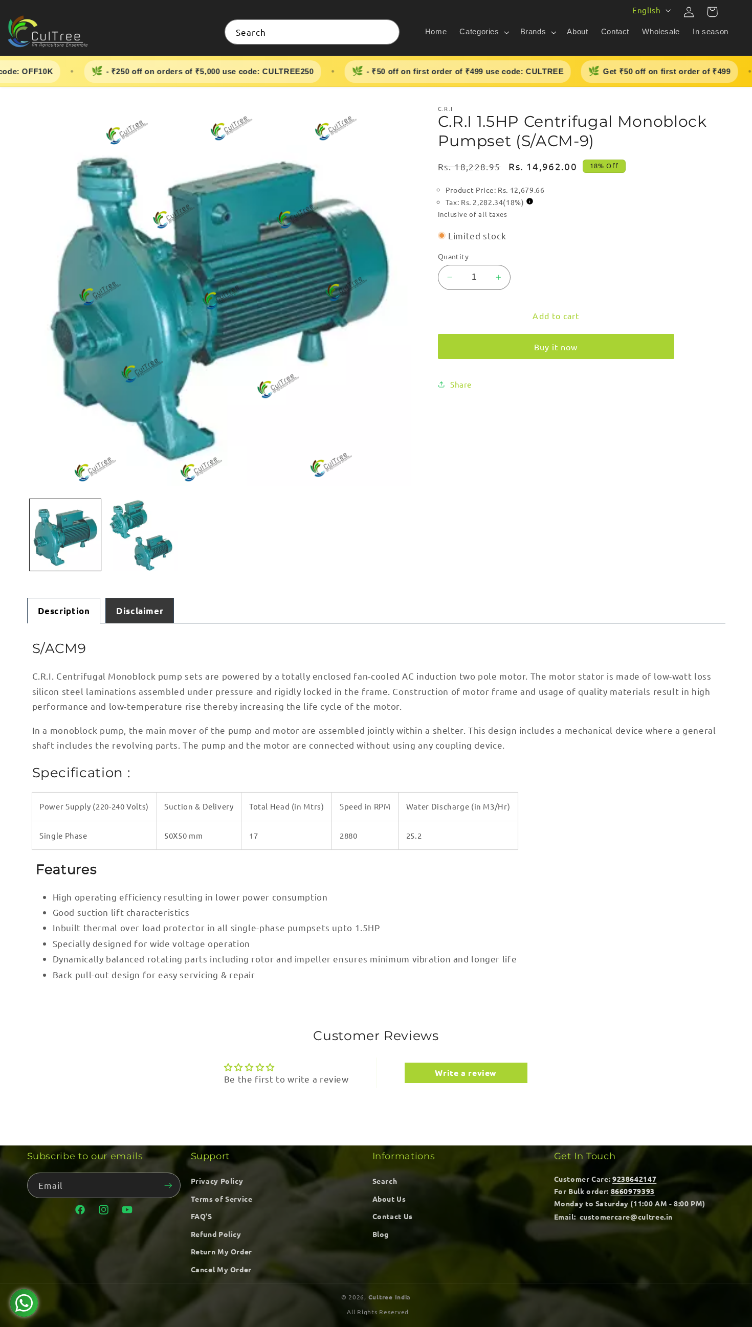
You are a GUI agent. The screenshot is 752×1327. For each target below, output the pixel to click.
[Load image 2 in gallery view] (142, 535)
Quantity (453, 256)
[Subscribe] (168, 1185)
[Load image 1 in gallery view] (65, 535)
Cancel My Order (221, 1269)
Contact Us (392, 1216)
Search (384, 1180)
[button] (483, 32)
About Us (389, 1198)
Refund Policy (216, 1234)
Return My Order (221, 1251)
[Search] (387, 31)
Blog (380, 1234)
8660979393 (633, 1191)
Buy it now (556, 347)
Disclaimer (139, 610)
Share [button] (461, 384)
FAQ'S (201, 1216)
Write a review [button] (466, 1072)
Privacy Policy (217, 1180)
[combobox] (312, 32)
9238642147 (634, 1178)
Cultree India (389, 1297)
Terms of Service (222, 1198)
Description (64, 610)
